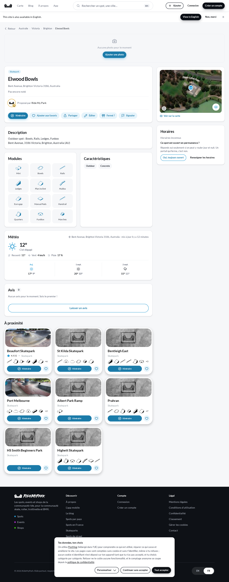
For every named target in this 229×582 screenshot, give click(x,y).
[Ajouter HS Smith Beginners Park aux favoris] (46, 468)
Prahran (113, 401)
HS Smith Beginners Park (24, 450)
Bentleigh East (118, 351)
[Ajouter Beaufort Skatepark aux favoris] (46, 369)
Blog (30, 5)
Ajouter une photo (114, 54)
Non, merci (210, 16)
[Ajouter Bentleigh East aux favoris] (147, 369)
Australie (23, 28)
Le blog (70, 513)
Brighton (47, 28)
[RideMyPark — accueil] (8, 6)
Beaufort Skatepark (21, 351)
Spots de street (74, 536)
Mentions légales (178, 501)
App (55, 5)
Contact (173, 530)
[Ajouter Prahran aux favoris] (147, 418)
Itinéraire (26, 368)
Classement (175, 519)
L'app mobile (73, 507)
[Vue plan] (216, 107)
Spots (20, 516)
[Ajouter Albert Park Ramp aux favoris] (96, 418)
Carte (20, 5)
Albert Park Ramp (69, 401)
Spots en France (74, 524)
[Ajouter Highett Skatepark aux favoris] (96, 468)
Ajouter (177, 5)
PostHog (72, 547)
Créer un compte (213, 5)
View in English (191, 16)
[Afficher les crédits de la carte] (164, 108)
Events (21, 522)
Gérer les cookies (178, 524)
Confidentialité (177, 513)
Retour (12, 28)
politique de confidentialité (80, 562)
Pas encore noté (17, 91)
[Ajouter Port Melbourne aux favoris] (46, 418)
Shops (20, 527)
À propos (43, 5)
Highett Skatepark (70, 450)
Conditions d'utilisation (182, 507)
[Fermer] (223, 17)
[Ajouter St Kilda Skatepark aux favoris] (96, 369)
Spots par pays (74, 519)
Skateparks (72, 530)
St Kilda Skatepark (70, 351)
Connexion (193, 5)
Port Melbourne (18, 401)
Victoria (36, 28)
